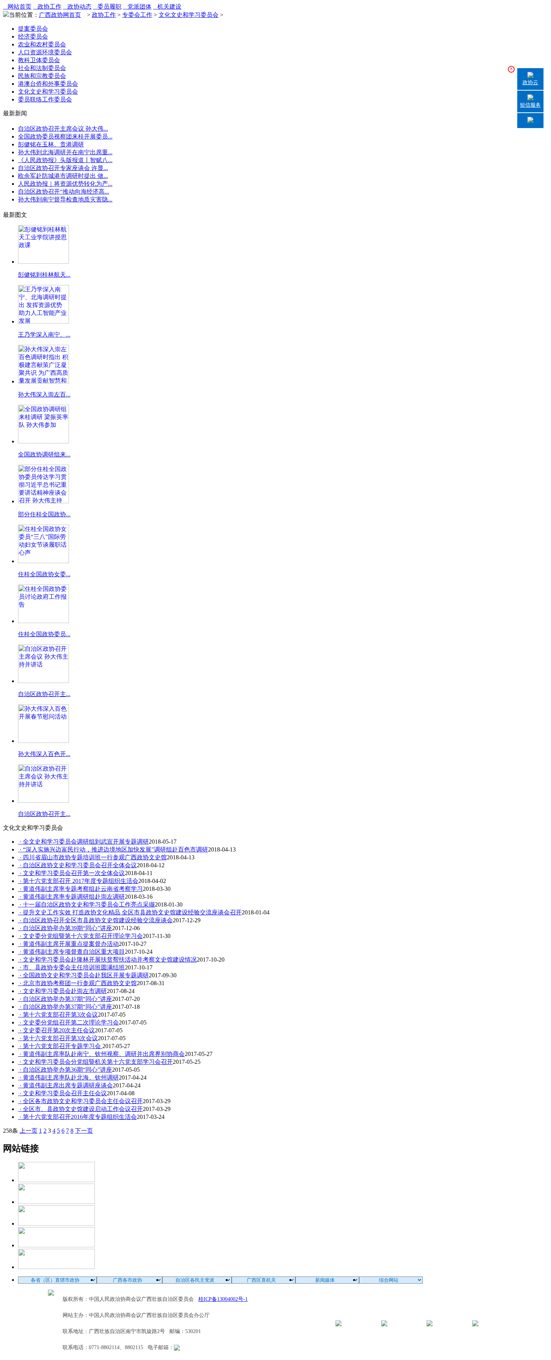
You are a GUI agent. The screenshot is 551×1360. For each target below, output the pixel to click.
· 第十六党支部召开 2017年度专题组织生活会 (78, 881)
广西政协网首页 (60, 15)
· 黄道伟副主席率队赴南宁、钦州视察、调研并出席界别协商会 (101, 1054)
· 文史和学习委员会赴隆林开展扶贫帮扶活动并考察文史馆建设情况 (107, 959)
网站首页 (17, 6)
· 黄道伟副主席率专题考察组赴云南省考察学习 (80, 889)
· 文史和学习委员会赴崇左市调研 (62, 991)
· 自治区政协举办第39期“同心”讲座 (65, 928)
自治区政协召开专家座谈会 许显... (63, 168)
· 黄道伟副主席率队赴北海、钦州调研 (68, 1077)
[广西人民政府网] (56, 1267)
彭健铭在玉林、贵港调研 (51, 144)
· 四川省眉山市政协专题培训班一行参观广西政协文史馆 (92, 857)
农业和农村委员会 (42, 44)
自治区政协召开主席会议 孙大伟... (63, 128)
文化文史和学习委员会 (189, 15)
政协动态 (77, 6)
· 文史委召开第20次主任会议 (56, 1030)
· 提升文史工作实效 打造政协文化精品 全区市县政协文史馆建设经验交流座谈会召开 (130, 912)
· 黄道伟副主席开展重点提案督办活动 (68, 944)
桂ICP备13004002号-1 (223, 1299)
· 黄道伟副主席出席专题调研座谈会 (65, 1085)
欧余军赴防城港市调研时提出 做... (63, 176)
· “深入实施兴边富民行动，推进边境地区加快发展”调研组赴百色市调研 (113, 849)
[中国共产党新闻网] (56, 1180)
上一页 (28, 1130)
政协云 (530, 82)
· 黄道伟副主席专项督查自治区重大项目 (71, 951)
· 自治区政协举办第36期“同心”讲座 (65, 1069)
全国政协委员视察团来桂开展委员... (65, 136)
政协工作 (47, 6)
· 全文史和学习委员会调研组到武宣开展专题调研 (83, 841)
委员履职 (107, 6)
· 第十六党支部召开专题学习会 (60, 1046)
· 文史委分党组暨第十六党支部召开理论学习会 (80, 936)
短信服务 (530, 105)
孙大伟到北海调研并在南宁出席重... (65, 152)
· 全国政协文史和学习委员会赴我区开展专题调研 (83, 975)
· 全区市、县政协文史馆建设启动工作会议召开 (80, 1109)
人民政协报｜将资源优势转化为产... (65, 183)
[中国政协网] (56, 1223)
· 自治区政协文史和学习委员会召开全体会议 (77, 865)
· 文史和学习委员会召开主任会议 (62, 1093)
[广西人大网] (56, 1245)
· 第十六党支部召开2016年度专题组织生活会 (77, 1117)
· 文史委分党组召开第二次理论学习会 (68, 1022)
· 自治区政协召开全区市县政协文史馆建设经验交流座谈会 (95, 920)
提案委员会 (33, 28)
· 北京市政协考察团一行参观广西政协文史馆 (77, 983)
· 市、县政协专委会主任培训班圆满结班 (71, 967)
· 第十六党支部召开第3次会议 (58, 1014)
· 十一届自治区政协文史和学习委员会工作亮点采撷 (86, 904)
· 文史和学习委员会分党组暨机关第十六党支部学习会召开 (95, 1062)
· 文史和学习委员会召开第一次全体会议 (71, 873)
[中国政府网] (56, 1202)
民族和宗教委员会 (42, 76)
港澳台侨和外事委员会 (48, 84)
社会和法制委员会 (42, 68)
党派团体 (137, 6)
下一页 (84, 1130)
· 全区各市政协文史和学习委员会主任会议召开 (80, 1101)
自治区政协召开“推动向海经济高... (63, 191)
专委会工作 (137, 15)
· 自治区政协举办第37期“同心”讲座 (65, 999)
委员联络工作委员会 (45, 99)
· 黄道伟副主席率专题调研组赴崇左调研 (71, 896)
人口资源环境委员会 (45, 52)
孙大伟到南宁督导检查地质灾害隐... (65, 199)
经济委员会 (33, 36)
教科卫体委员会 (39, 60)
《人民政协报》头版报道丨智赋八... (65, 160)
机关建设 (167, 6)
